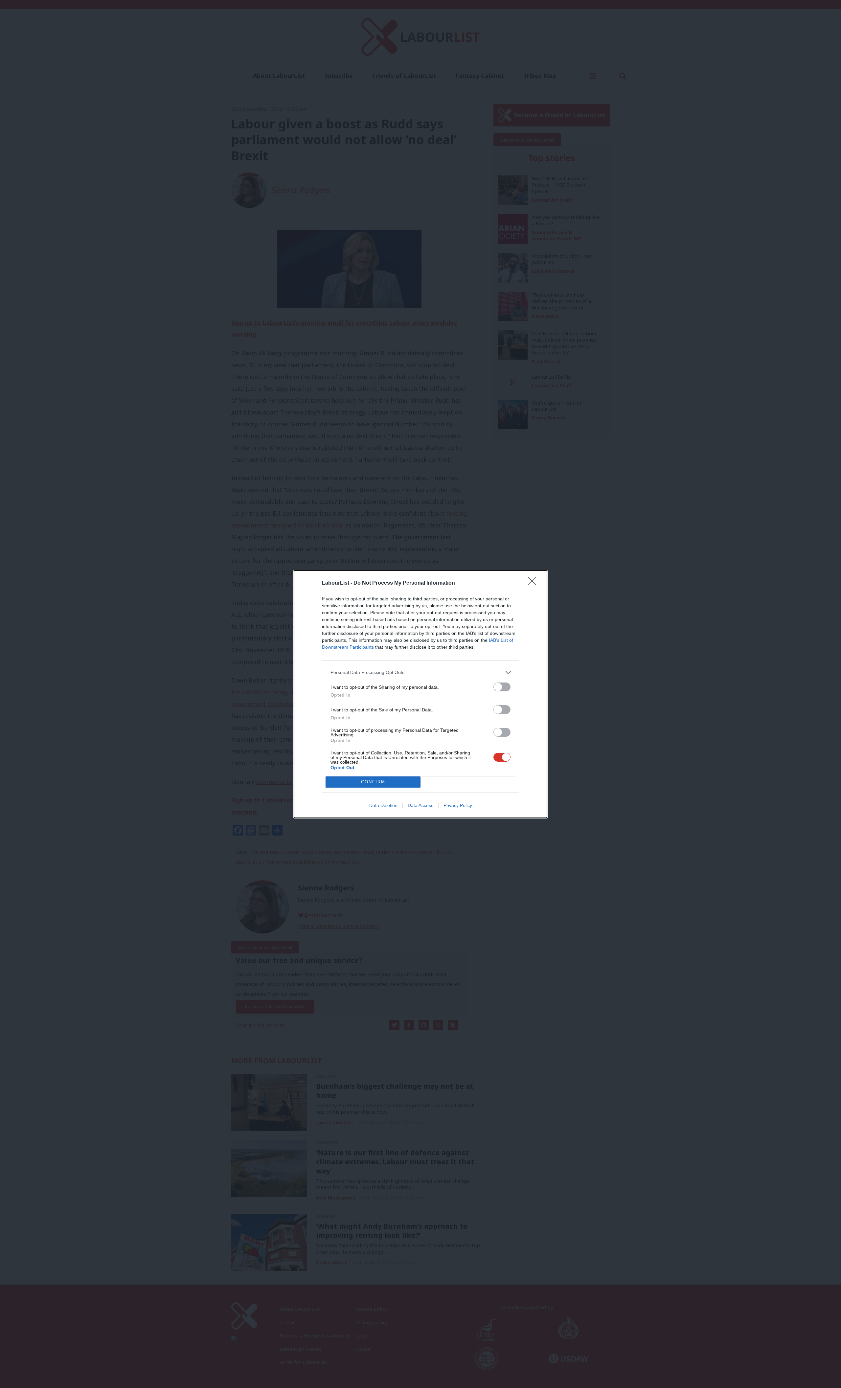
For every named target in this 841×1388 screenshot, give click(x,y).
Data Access (420, 805)
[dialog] (420, 694)
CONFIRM (373, 781)
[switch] (502, 687)
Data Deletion (383, 805)
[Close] (534, 583)
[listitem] (420, 672)
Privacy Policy (457, 805)
